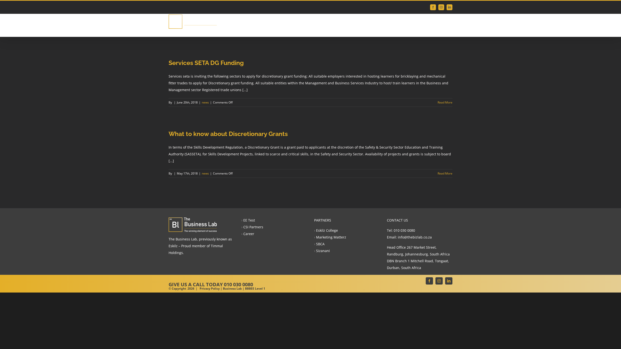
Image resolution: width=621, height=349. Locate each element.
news (205, 102)
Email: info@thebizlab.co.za (409, 237)
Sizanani (323, 250)
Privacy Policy (210, 288)
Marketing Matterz (331, 237)
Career (248, 233)
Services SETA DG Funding (206, 62)
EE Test (249, 220)
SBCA (320, 244)
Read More (445, 102)
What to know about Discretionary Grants (228, 133)
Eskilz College (327, 230)
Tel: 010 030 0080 (401, 230)
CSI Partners (253, 227)
